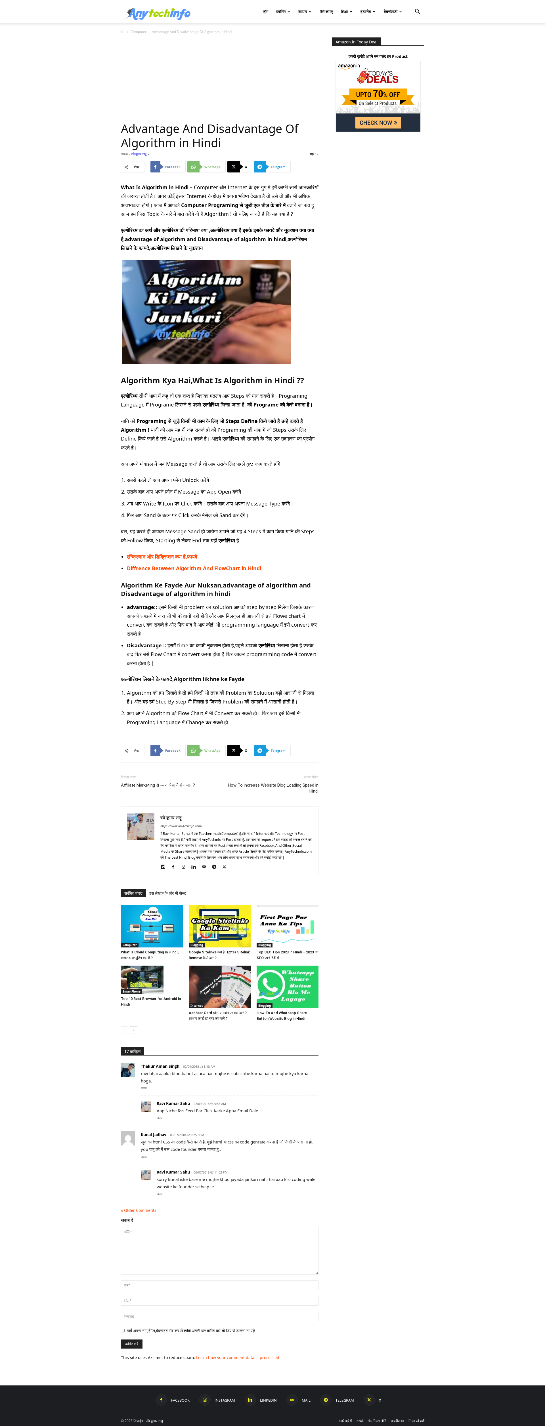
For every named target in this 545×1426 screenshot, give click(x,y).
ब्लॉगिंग (281, 11)
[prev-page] (124, 1029)
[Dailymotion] (165, 866)
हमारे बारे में (345, 1420)
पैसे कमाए (326, 11)
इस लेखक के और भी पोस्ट (167, 893)
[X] (226, 866)
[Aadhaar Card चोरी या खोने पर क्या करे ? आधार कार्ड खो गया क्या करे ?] (220, 987)
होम (265, 11)
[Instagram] (185, 866)
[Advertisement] (219, 79)
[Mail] (206, 866)
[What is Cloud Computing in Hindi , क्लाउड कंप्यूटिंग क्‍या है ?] (152, 926)
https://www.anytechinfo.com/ (181, 826)
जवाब (143, 1088)
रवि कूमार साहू (138, 154)
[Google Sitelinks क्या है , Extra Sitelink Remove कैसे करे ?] (220, 926)
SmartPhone (132, 991)
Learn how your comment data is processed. (238, 1357)
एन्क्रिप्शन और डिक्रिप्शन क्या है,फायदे (162, 556)
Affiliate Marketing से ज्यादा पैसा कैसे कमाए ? (158, 785)
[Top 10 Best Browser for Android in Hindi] (152, 980)
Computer (138, 31)
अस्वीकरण (397, 1420)
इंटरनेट (365, 11)
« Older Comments (138, 1210)
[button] (417, 12)
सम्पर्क (360, 1420)
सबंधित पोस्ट (133, 893)
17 (316, 154)
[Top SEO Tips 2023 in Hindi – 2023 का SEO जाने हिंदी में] (287, 926)
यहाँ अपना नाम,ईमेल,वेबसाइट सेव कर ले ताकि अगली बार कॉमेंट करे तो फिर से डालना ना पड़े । (193, 1330)
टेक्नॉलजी (390, 11)
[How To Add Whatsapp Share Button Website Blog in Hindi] (287, 987)
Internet (196, 1006)
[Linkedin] (195, 866)
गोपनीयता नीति (377, 1420)
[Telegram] (216, 866)
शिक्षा (344, 11)
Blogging (196, 945)
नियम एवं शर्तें (416, 1420)
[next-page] (133, 1029)
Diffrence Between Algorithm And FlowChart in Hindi (194, 568)
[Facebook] (175, 866)
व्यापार (302, 11)
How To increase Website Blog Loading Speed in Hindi (273, 788)
